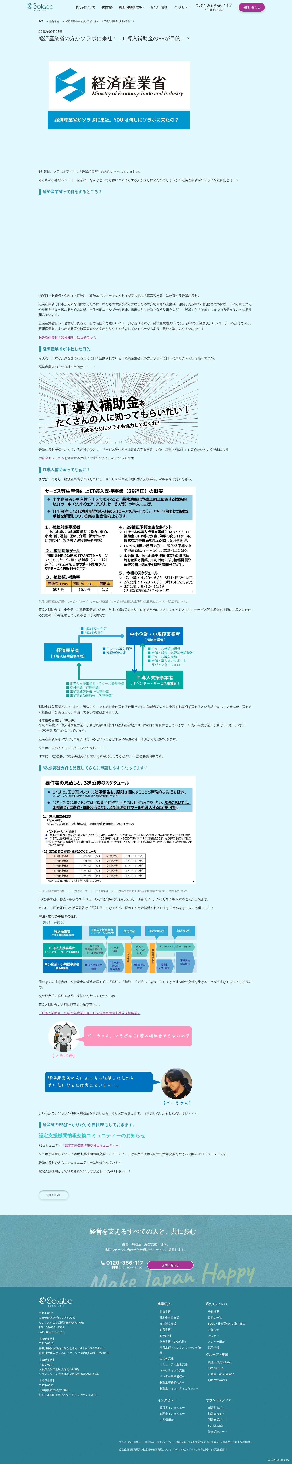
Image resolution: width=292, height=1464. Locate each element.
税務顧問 (165, 1335)
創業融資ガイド (217, 1407)
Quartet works (217, 1380)
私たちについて (85, 7)
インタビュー (181, 7)
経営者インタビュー (172, 1407)
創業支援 (165, 1329)
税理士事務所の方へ (131, 7)
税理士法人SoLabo (219, 1362)
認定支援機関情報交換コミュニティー (92, 1145)
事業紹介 (164, 1304)
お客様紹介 (167, 1419)
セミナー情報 (158, 7)
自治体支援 (167, 1358)
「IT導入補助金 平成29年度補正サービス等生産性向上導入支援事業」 (89, 1013)
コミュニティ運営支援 (174, 1364)
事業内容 (107, 7)
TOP (41, 21)
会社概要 (213, 1311)
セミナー (213, 1335)
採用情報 (213, 1347)
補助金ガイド (216, 1413)
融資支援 (165, 1311)
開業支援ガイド (217, 1419)
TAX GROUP (215, 1368)
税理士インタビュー (172, 1413)
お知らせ (54, 21)
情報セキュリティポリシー (159, 1442)
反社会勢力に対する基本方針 (235, 1442)
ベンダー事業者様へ (172, 1376)
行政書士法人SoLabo (221, 1374)
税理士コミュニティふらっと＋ (179, 1388)
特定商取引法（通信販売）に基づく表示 (197, 1442)
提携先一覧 (215, 1317)
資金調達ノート (217, 1431)
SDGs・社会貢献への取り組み (227, 1323)
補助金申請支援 (169, 1317)
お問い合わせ (251, 7)
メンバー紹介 (216, 1341)
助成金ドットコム (51, 458)
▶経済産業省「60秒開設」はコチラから (67, 337)
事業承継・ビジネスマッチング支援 (180, 1350)
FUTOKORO (215, 1425)
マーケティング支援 (172, 1370)
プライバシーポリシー (131, 1442)
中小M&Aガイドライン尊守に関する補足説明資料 (200, 1449)
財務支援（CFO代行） (173, 1341)
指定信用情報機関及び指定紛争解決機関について (145, 1449)
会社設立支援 (168, 1323)
